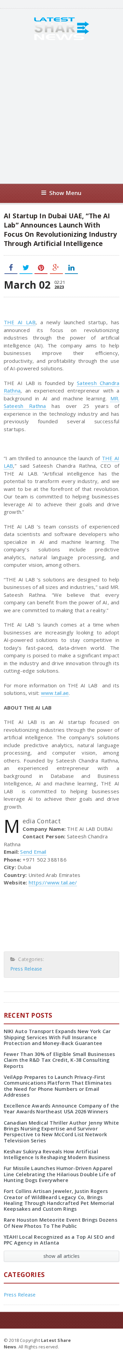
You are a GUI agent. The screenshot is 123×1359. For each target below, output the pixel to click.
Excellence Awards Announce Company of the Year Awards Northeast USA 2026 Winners (61, 1108)
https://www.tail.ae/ (53, 882)
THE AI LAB (20, 322)
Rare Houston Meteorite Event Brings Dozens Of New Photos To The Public (60, 1223)
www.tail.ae (55, 692)
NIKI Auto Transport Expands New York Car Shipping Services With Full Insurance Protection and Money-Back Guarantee (57, 1037)
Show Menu (65, 193)
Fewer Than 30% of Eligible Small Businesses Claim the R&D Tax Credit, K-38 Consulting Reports (59, 1060)
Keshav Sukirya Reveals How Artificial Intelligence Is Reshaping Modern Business (57, 1154)
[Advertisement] (61, 112)
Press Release (26, 968)
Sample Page (102, 1340)
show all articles (61, 1256)
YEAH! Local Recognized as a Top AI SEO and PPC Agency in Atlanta (59, 1240)
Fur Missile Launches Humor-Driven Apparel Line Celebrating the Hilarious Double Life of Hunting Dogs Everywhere (60, 1174)
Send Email (33, 851)
